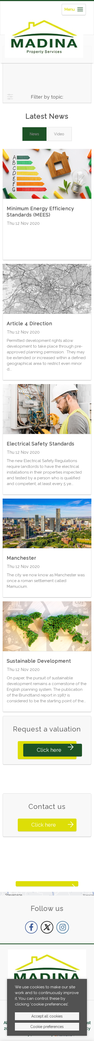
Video (59, 134)
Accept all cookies (47, 1016)
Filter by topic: (47, 97)
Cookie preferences (47, 1027)
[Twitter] (47, 927)
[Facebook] (31, 927)
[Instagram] (62, 927)
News (34, 134)
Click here (49, 750)
